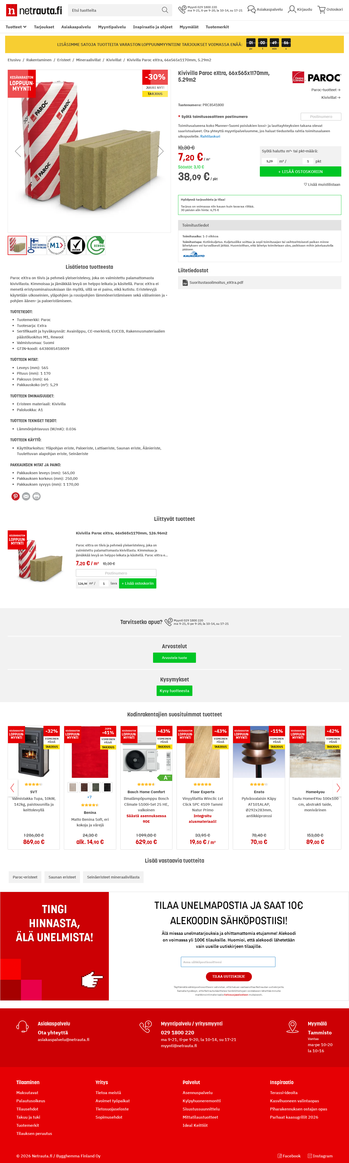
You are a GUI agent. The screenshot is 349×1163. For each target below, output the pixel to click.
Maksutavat (27, 1092)
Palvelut (191, 1082)
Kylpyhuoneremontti (202, 1100)
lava (114, 583)
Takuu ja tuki (28, 1117)
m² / (92, 583)
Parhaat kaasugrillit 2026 (294, 1117)
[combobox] (120, 10)
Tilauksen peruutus (34, 1133)
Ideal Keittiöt (195, 1125)
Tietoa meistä (108, 1092)
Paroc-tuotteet (323, 89)
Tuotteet (14, 26)
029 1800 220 (177, 1032)
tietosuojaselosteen (236, 994)
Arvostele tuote (174, 657)
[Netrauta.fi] (34, 10)
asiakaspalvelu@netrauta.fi (63, 1039)
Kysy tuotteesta (174, 690)
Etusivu (15, 59)
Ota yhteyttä (53, 1032)
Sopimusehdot (109, 1117)
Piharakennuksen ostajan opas (298, 1108)
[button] (18, 151)
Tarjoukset (44, 26)
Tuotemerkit (217, 26)
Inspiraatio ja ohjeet (152, 26)
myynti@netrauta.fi (179, 1045)
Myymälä (317, 1023)
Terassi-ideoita (284, 1092)
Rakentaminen (39, 59)
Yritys (102, 1082)
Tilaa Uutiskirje (228, 976)
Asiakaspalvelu (76, 26)
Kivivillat (114, 59)
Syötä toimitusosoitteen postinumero (214, 116)
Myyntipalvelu (112, 26)
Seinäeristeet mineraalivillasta (113, 877)
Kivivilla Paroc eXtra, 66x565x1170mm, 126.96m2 (121, 533)
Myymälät (189, 26)
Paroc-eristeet (25, 877)
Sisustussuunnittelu (201, 1108)
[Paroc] (316, 77)
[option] (73, 787)
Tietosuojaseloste (112, 1108)
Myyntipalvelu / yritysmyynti (192, 1023)
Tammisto (320, 1032)
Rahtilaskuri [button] (210, 136)
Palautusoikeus (30, 1100)
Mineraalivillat (89, 59)
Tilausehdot (27, 1108)
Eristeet (64, 59)
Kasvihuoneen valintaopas (294, 1100)
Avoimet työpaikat (113, 1100)
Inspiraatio (282, 1082)
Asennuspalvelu (198, 1092)
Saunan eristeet (62, 877)
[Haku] (165, 10)
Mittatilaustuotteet (200, 1117)
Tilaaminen (28, 1082)
